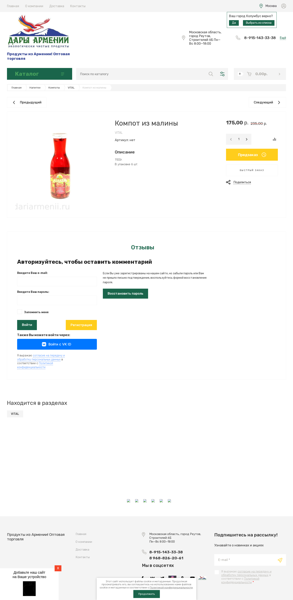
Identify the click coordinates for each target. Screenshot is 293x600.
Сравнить (274, 139)
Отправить (280, 560)
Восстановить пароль (125, 293)
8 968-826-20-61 (166, 558)
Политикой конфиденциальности (35, 365)
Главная (13, 6)
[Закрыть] (181, 4)
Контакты (78, 6)
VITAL (119, 133)
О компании (34, 6)
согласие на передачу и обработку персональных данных (246, 573)
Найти (211, 74)
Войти (27, 325)
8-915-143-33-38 (260, 37)
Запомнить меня (36, 312)
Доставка (56, 6)
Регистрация (81, 325)
